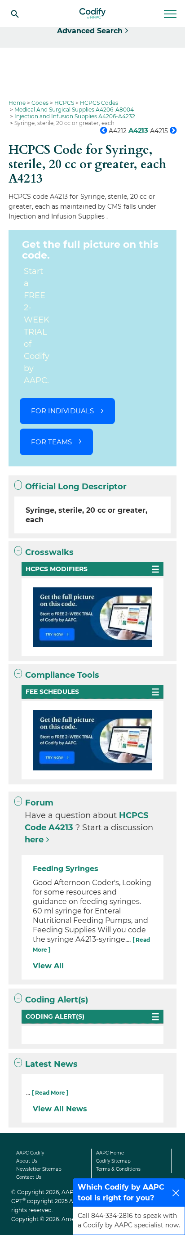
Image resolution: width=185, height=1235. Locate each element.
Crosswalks (49, 552)
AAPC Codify (30, 1153)
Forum (39, 803)
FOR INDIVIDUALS (62, 411)
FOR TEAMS (51, 442)
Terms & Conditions (118, 1169)
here (34, 840)
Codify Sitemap (113, 1161)
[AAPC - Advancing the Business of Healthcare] (92, 13)
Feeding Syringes (65, 868)
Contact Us (28, 1177)
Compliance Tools (62, 675)
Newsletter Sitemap (39, 1169)
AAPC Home (110, 1153)
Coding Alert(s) (56, 1000)
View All (48, 966)
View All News (60, 1109)
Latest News (51, 1064)
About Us (26, 1161)
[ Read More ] (50, 1092)
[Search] (14, 13)
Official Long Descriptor (76, 487)
